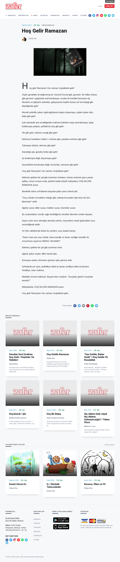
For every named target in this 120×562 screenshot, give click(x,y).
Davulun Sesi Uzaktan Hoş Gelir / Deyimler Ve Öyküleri (21, 357)
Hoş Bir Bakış (54, 413)
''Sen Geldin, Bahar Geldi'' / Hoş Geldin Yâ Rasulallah (96, 357)
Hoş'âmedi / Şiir (17, 413)
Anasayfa (12, 15)
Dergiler (37, 523)
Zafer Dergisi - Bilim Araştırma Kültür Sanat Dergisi (27, 557)
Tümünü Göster (109, 445)
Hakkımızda (55, 15)
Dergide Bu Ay (23, 15)
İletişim (83, 15)
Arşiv (35, 15)
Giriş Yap (109, 6)
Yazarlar (44, 15)
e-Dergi (75, 15)
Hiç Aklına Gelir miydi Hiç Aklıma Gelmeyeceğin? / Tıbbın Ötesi (97, 418)
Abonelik (65, 15)
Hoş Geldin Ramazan (58, 354)
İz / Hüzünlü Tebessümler (54, 485)
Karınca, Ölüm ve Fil (94, 484)
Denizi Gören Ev (17, 484)
